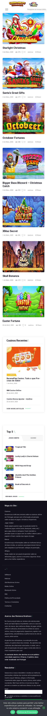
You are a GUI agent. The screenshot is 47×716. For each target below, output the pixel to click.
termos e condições (21, 696)
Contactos (8, 606)
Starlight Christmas (14, 47)
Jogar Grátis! (9, 523)
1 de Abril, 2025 (12, 383)
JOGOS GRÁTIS (20, 41)
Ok (13, 712)
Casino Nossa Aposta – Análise (19, 399)
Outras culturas (31, 269)
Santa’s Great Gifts (14, 92)
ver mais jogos (11, 496)
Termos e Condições (12, 602)
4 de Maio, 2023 (8, 52)
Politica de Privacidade (27, 712)
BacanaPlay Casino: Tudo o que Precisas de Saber (23, 379)
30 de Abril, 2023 (8, 325)
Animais (6, 174)
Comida (6, 131)
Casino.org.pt (9, 678)
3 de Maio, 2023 (8, 142)
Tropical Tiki (20, 447)
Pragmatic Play (30, 41)
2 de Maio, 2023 (8, 190)
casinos (30, 52)
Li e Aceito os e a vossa (23, 696)
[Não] (43, 708)
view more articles (15, 409)
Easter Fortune (11, 321)
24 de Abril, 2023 (12, 393)
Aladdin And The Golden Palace (25, 476)
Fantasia (18, 314)
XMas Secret (10, 231)
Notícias (7, 578)
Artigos (7, 551)
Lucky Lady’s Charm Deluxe (26, 456)
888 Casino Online (14, 390)
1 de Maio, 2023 (8, 235)
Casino (12, 375)
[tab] (14, 438)
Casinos (7, 511)
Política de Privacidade (12, 598)
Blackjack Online (10, 590)
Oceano (34, 174)
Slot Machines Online (12, 582)
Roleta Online (9, 586)
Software (8, 575)
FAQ (6, 594)
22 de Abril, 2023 (12, 402)
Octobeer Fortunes (14, 137)
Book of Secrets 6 (22, 484)
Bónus (7, 539)
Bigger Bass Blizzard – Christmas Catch (22, 184)
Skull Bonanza (11, 276)
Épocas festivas (9, 41)
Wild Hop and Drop (23, 466)
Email (6, 689)
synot (27, 224)
